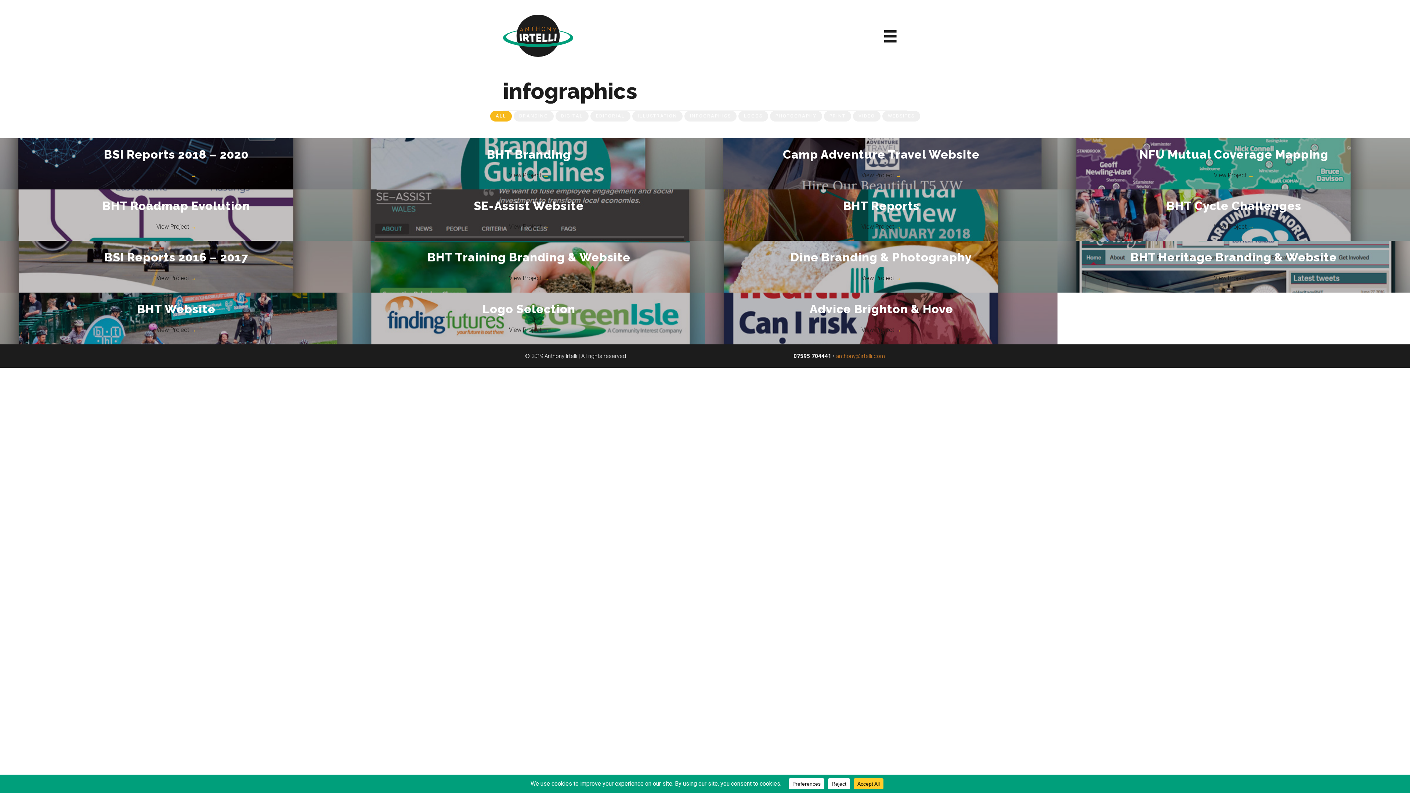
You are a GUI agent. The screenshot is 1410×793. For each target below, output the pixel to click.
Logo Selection (528, 309)
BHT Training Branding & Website (528, 257)
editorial (610, 116)
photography (796, 116)
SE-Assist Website (529, 206)
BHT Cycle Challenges (1234, 206)
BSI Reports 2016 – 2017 (176, 257)
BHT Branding (529, 154)
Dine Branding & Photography (881, 257)
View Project (176, 175)
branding (533, 116)
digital (572, 116)
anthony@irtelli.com (860, 356)
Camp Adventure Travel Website (881, 154)
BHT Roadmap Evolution (176, 206)
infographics (710, 116)
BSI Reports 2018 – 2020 (176, 154)
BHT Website (176, 309)
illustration (657, 116)
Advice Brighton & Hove (881, 309)
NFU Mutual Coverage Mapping (1233, 154)
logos (753, 116)
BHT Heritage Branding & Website (1234, 257)
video (866, 116)
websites (901, 116)
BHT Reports (881, 206)
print (837, 116)
